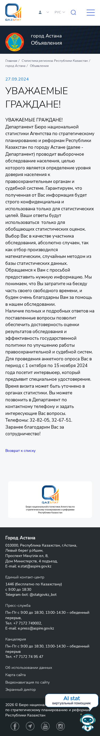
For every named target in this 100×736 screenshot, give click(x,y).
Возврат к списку (20, 450)
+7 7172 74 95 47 (28, 656)
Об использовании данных (28, 667)
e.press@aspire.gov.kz (36, 628)
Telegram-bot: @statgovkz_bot (31, 594)
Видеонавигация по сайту (27, 682)
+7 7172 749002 (27, 623)
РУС (58, 12)
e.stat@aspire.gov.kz (34, 566)
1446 (9, 584)
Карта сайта (15, 674)
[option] (50, 499)
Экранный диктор (20, 689)
